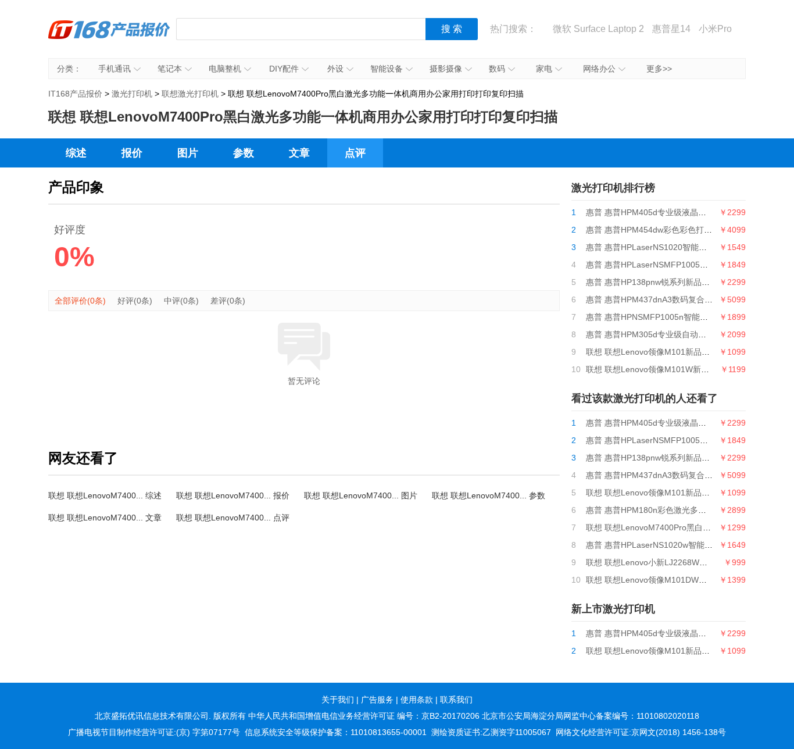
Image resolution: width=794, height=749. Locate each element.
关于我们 (337, 699)
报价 (131, 153)
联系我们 (456, 699)
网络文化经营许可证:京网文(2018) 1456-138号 (641, 732)
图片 (187, 153)
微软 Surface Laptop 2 (598, 29)
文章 (299, 153)
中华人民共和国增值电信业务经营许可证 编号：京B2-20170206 (364, 716)
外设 (335, 68)
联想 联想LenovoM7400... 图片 (360, 495)
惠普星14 (671, 29)
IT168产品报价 (109, 38)
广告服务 (377, 699)
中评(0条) (181, 300)
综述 (76, 153)
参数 (243, 153)
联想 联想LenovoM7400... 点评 (232, 517)
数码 (497, 68)
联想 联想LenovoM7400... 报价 (232, 495)
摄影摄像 (446, 68)
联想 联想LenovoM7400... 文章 (105, 517)
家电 (544, 68)
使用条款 (416, 699)
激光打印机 (132, 93)
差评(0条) (227, 300)
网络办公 (599, 68)
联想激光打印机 (190, 93)
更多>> (659, 68)
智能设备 (386, 68)
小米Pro (715, 29)
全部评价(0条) (80, 300)
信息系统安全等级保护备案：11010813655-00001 (336, 732)
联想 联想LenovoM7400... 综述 (105, 495)
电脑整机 (225, 68)
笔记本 (170, 68)
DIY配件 (284, 68)
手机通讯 (114, 68)
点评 (355, 153)
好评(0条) (134, 300)
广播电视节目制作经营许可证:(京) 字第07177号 (154, 732)
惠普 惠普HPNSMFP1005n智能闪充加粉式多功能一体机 (687, 317)
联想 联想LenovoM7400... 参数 (488, 495)
